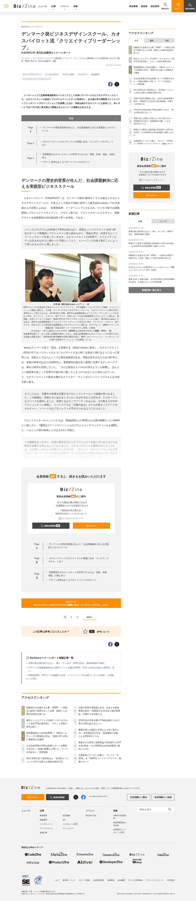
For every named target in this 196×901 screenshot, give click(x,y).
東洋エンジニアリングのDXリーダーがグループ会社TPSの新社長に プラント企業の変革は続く (47, 723)
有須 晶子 (113, 58)
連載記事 (43, 832)
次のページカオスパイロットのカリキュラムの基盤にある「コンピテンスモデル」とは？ (71, 603)
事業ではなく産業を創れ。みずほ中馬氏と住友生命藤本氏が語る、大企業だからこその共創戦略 (152, 280)
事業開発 (43, 815)
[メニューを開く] (6, 6)
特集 (76, 6)
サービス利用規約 (135, 880)
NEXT (89, 617)
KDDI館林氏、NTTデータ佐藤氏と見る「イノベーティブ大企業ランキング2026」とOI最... (71, 675)
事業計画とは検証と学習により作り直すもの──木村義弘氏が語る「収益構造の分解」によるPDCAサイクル (99, 733)
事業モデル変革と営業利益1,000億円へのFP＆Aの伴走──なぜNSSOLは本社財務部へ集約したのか (99, 745)
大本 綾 (98, 58)
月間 (167, 40)
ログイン (93, 525)
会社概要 (121, 880)
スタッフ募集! (84, 880)
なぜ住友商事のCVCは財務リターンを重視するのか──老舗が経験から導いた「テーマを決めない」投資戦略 (47, 748)
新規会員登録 (52, 525)
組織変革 (43, 819)
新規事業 (133, 6)
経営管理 (155, 6)
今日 (136, 40)
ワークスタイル (46, 828)
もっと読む (31, 678)
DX (64, 819)
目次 (71, 118)
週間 (151, 40)
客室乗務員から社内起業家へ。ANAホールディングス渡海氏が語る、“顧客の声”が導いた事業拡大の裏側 (47, 736)
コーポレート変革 (70, 824)
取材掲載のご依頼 (163, 797)
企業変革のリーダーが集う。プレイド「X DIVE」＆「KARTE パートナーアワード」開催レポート (99, 758)
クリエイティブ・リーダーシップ (37, 79)
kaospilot (95, 74)
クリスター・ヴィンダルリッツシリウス (38, 58)
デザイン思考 (68, 74)
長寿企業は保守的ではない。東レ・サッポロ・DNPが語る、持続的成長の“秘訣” (66, 662)
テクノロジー (68, 828)
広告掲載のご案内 (138, 797)
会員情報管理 (98, 880)
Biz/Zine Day (91, 815)
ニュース (42, 6)
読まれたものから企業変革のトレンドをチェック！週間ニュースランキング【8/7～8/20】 (152, 268)
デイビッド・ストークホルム (75, 58)
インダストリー (46, 824)
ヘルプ (57, 880)
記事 (53, 6)
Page (30, 143)
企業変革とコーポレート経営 (119, 830)
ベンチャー (82, 74)
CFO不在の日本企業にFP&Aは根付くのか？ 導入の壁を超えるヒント (100, 722)
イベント (64, 6)
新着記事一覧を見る (151, 289)
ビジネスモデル (52, 74)
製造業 (144, 6)
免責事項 (111, 880)
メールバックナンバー (73, 518)
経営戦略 (66, 815)
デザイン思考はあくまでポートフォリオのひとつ (66, 161)
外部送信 (171, 880)
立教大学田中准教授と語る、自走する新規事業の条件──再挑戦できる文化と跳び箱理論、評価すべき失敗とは (99, 710)
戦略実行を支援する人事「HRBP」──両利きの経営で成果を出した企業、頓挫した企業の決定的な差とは (46, 710)
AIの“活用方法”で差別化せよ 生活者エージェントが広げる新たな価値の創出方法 (47, 760)
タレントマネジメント (32, 74)
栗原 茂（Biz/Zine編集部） (42, 60)
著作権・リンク (69, 880)
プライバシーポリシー (155, 880)
